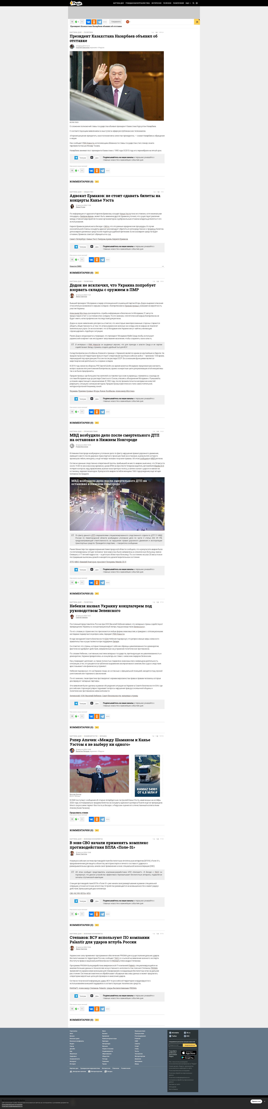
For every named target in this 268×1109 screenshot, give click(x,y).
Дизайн (72, 1048)
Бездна (109, 1071)
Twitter (174, 1036)
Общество (88, 192)
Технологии (139, 1054)
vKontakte (175, 1033)
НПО (89, 893)
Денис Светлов (81, 296)
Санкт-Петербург (78, 239)
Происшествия (90, 431)
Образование (106, 1054)
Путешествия (139, 1033)
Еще (187, 3)
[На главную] (76, 3)
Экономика (138, 1061)
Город (72, 1046)
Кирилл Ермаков (120, 239)
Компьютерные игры (109, 1038)
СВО (71, 893)
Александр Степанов (88, 988)
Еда (71, 1051)
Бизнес (72, 1036)
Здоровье (73, 1056)
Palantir (132, 965)
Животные (73, 1054)
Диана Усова (80, 207)
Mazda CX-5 (159, 466)
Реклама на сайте (174, 1084)
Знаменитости (90, 736)
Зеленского (139, 627)
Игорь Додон (99, 391)
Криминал (105, 1036)
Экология (138, 1059)
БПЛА (83, 893)
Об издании (172, 1087)
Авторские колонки (79, 1071)
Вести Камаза (173, 1089)
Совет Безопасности (111, 695)
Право (104, 1064)
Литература (106, 1043)
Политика (88, 32)
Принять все (256, 1101)
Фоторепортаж (140, 1056)
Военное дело (74, 1038)
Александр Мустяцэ (78, 313)
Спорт (137, 1046)
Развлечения (178, 3)
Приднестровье (132, 306)
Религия (137, 1038)
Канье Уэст (92, 239)
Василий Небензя (93, 695)
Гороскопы (73, 1031)
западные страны (130, 695)
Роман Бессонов (82, 447)
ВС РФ (77, 893)
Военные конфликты (93, 839)
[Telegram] (99, 21)
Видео (72, 1043)
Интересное (156, 3)
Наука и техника (107, 1048)
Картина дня (118, 3)
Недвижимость (107, 1051)
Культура (105, 1041)
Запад (115, 641)
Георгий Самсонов (82, 47)
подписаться (190, 1045)
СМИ (136, 1041)
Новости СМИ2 (75, 266)
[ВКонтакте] (88, 21)
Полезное (167, 3)
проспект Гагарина (106, 562)
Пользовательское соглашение (179, 1070)
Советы (137, 1043)
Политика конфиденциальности (179, 1077)
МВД (153, 458)
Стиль (137, 1048)
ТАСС (157, 872)
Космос (105, 1033)
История (73, 1064)
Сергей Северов (82, 617)
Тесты (137, 1051)
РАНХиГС (116, 961)
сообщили (144, 458)
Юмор (137, 1064)
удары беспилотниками (118, 988)
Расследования (140, 1036)
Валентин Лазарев (82, 751)
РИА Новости (88, 143)
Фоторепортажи (96, 1071)
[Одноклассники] (94, 21)
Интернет (73, 1061)
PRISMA (154, 968)
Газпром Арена (86, 216)
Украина (74, 391)
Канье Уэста (125, 214)
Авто (71, 1033)
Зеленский (75, 695)
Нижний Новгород (88, 562)
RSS (188, 1036)
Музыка (103, 736)
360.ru (106, 226)
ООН (107, 639)
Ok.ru (188, 1033)
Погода (104, 1059)
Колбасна (110, 391)
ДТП (93, 535)
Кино (104, 1031)
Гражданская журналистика (138, 3)
